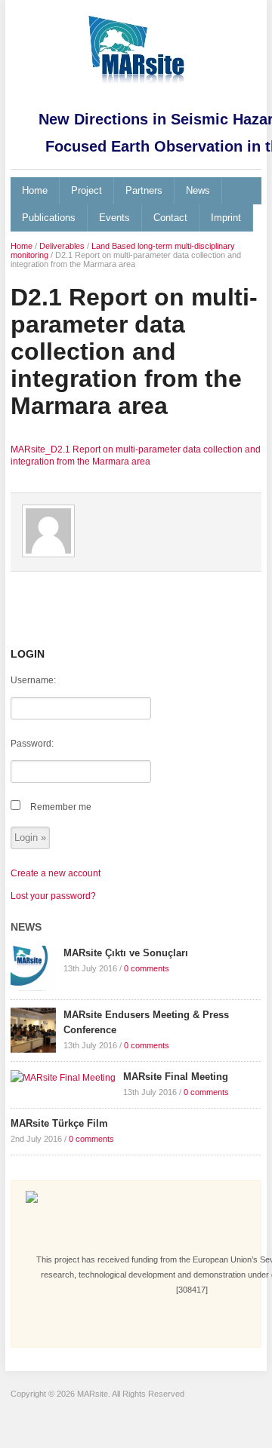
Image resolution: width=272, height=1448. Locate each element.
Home (35, 190)
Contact (170, 217)
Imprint (226, 217)
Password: (32, 743)
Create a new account (55, 873)
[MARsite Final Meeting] (63, 1077)
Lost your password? (53, 896)
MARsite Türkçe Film (59, 1123)
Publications (49, 217)
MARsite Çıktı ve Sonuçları (125, 953)
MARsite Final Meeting (175, 1076)
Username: (33, 680)
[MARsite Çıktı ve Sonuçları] (33, 967)
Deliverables (62, 245)
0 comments (146, 968)
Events (114, 217)
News (198, 190)
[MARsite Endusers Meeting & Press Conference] (33, 1029)
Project (86, 190)
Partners (143, 190)
